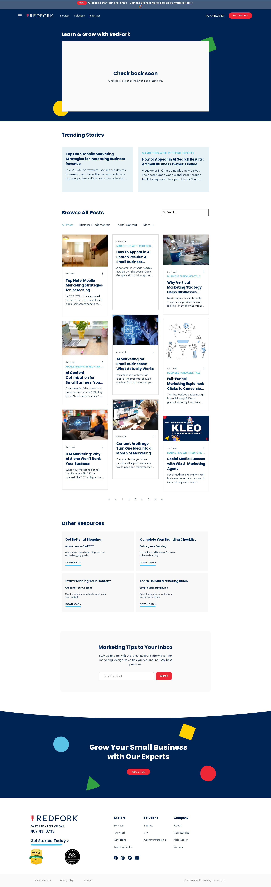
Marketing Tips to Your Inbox (135, 647)
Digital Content (127, 225)
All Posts (67, 225)
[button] (20, 15)
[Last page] (162, 499)
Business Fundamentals (94, 225)
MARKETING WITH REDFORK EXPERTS (168, 153)
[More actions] (103, 273)
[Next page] (155, 499)
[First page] (109, 499)
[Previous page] (116, 499)
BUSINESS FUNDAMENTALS (183, 276)
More (146, 225)
